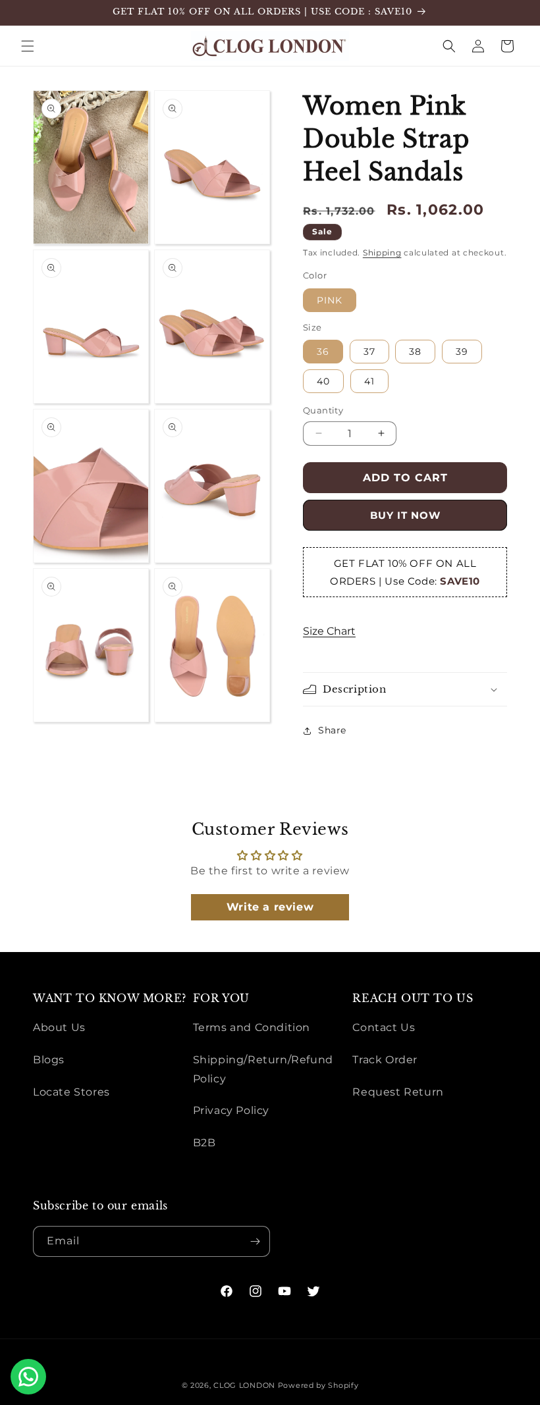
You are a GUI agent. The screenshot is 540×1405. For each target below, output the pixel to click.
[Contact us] (28, 1376)
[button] (27, 46)
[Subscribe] (254, 1241)
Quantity (323, 410)
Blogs (49, 1059)
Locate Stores (71, 1092)
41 (369, 381)
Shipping (382, 252)
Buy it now (405, 515)
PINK (329, 300)
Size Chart (329, 631)
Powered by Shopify (318, 1385)
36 (323, 352)
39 (462, 352)
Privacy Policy (231, 1110)
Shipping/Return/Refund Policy (263, 1069)
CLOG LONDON (244, 1385)
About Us (59, 1027)
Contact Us (383, 1027)
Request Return (397, 1092)
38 (415, 352)
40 (323, 381)
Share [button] (332, 730)
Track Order (385, 1059)
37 (369, 352)
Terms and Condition (251, 1027)
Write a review (270, 907)
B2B (204, 1142)
